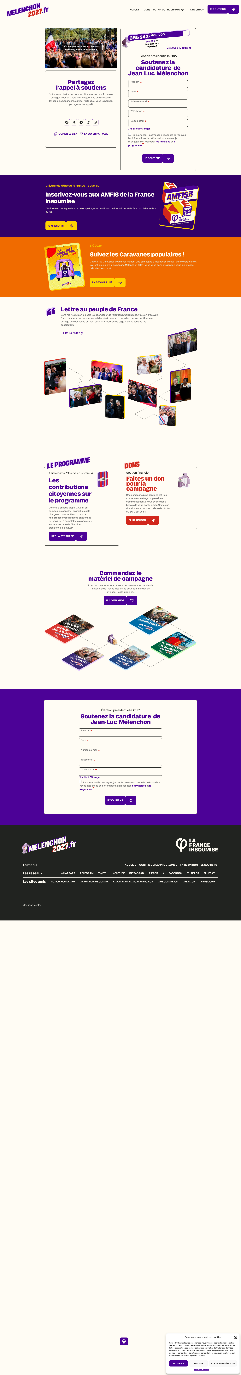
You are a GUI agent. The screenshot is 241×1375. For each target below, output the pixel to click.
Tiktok (153, 873)
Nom (133, 91)
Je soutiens (209, 865)
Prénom (135, 82)
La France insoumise (94, 881)
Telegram (87, 873)
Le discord (207, 881)
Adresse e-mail (139, 101)
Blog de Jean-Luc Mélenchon (133, 881)
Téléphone (136, 111)
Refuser (198, 1363)
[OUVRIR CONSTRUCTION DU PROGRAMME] (182, 9)
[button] (235, 1337)
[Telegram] (81, 122)
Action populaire (63, 881)
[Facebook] (67, 122)
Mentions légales (201, 1370)
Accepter (178, 1363)
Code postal (137, 121)
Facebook (176, 873)
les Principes (163, 141)
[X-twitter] (74, 122)
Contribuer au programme (158, 865)
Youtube (119, 873)
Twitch (103, 873)
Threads (193, 873)
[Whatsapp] (95, 122)
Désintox (189, 881)
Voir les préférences (223, 1363)
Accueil (130, 865)
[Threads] (88, 122)
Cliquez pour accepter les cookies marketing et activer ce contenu (81, 48)
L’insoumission (168, 881)
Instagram (136, 873)
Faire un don (189, 865)
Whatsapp (68, 873)
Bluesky (209, 873)
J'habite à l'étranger (139, 128)
